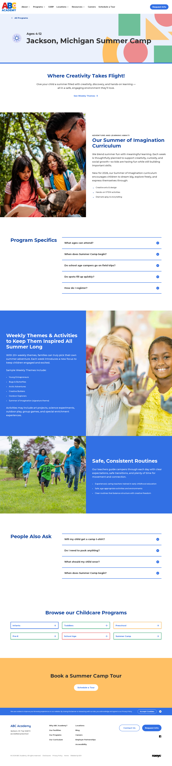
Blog (77, 730)
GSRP (51, 7)
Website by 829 (75, 755)
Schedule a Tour (107, 7)
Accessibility (81, 744)
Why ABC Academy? (58, 726)
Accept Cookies (147, 711)
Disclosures (47, 755)
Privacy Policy (127, 711)
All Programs (21, 18)
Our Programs (55, 735)
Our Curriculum (56, 740)
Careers (92, 7)
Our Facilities (55, 730)
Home (66, 755)
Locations (79, 726)
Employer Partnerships (85, 740)
